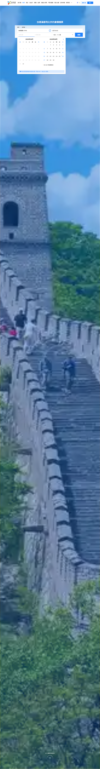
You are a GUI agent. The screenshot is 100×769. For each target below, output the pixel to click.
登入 (90, 2)
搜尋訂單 (84, 2)
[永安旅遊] (11, 3)
